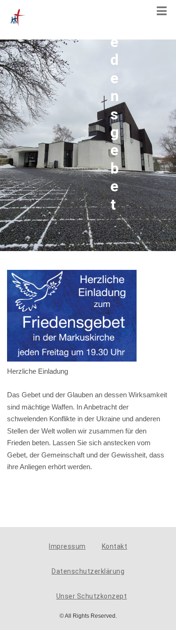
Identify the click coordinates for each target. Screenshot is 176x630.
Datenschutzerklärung (88, 571)
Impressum (67, 546)
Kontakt (115, 546)
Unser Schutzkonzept (91, 596)
